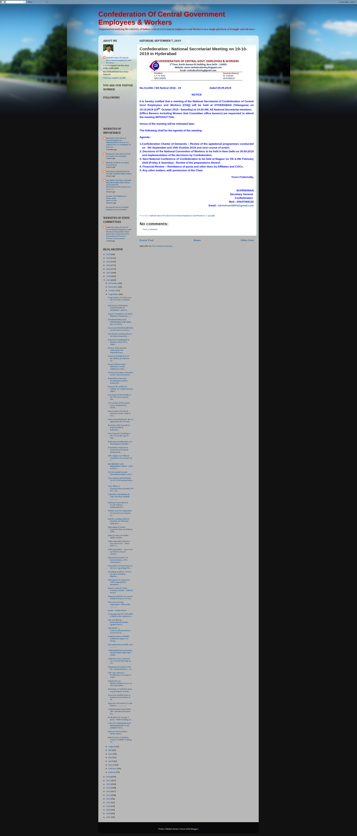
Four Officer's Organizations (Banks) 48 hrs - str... (120, 488)
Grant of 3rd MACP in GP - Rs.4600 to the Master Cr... (119, 358)
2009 (108, 810)
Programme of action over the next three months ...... (120, 300)
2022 (108, 269)
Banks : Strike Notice (117, 610)
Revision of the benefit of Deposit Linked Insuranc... (119, 427)
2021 (108, 273)
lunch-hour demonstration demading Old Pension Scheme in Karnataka (117, 236)
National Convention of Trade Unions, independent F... (118, 505)
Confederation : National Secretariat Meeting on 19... (119, 661)
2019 (108, 280)
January (112, 772)
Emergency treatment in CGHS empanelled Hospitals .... (119, 582)
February (112, 769)
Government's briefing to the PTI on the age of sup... (119, 436)
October (112, 291)
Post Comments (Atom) (162, 246)
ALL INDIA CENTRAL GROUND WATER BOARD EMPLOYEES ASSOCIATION (118, 182)
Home (197, 240)
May (110, 758)
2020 (108, 276)
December (113, 283)
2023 (108, 265)
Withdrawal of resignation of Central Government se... (120, 513)
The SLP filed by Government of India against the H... (118, 622)
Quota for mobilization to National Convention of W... (119, 697)
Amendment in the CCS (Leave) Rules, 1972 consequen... (118, 560)
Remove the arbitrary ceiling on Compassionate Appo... (120, 389)
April (110, 761)
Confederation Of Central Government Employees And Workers (118, 60)
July (110, 750)
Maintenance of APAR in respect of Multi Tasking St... (120, 740)
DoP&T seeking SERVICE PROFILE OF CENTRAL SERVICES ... (119, 521)
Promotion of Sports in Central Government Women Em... (118, 450)
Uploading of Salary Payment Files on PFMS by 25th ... (120, 529)
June (110, 754)
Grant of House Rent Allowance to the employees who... (117, 366)
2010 (108, 806)
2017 (108, 781)
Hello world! (111, 201)
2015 (108, 788)
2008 (108, 814)
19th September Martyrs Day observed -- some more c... (119, 543)
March (111, 765)
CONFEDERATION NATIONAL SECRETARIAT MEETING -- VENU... (120, 653)
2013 (108, 795)
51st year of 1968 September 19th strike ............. (119, 604)
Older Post (247, 240)
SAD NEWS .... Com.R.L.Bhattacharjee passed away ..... (119, 630)
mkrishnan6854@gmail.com (236, 205)
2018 (108, 777)
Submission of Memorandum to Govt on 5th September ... (120, 683)
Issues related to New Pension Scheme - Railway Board (120, 590)
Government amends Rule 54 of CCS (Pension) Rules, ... (120, 480)
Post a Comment (150, 229)
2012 (108, 799)
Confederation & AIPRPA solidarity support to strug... (118, 638)
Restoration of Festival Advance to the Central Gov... (119, 413)
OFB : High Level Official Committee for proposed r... (120, 458)
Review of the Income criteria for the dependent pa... (117, 350)
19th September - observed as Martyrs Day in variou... (120, 552)
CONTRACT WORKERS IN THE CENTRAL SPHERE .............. (119, 497)
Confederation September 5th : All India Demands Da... (119, 711)
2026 (108, 254)
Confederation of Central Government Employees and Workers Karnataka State (118, 229)
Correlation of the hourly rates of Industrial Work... (119, 405)
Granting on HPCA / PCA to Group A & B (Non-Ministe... (119, 574)
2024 (108, 262)
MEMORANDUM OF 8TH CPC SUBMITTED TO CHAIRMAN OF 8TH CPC (118, 145)
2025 (108, 258)
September (113, 294)
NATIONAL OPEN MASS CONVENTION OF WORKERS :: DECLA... (118, 308)
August (111, 747)
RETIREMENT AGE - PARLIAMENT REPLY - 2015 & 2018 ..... (120, 466)
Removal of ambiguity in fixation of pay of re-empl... (118, 342)
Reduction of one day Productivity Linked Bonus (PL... (117, 380)
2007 (108, 817)
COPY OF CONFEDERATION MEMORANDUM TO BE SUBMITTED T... (119, 725)
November (113, 287)
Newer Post (146, 240)
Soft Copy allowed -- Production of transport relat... (119, 675)
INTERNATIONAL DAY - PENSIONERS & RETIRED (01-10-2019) (119, 322)
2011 (108, 803)
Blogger (194, 829)
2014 (108, 791)
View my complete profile (114, 78)
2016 (108, 784)
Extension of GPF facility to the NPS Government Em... (119, 397)
